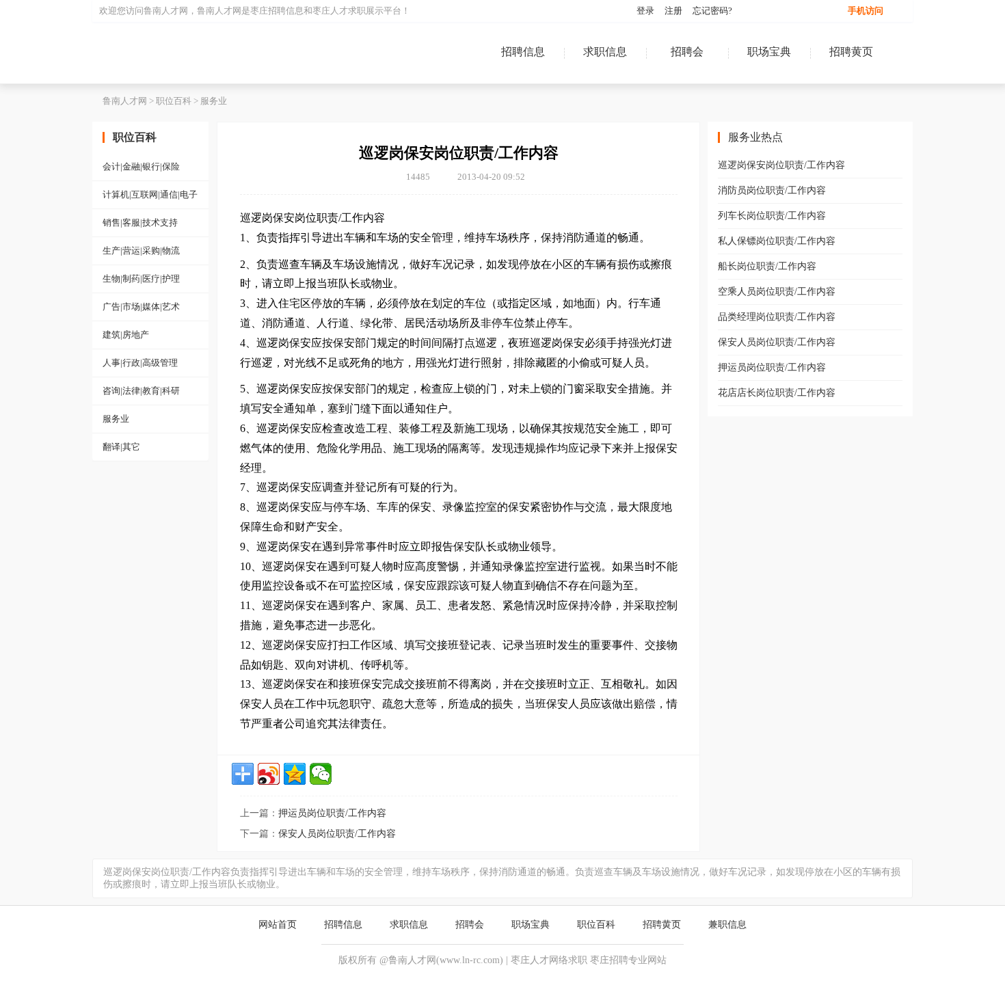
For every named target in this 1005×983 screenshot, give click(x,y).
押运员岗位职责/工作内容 (332, 813)
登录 (645, 10)
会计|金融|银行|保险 (141, 166)
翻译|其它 (121, 447)
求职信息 (605, 51)
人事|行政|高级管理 (140, 363)
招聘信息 (523, 51)
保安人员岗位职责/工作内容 (337, 834)
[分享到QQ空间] (295, 774)
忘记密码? (712, 10)
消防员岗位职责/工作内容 (772, 190)
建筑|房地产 (126, 334)
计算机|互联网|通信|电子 (150, 194)
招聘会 (687, 51)
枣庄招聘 (268, 10)
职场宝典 (769, 51)
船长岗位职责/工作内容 (767, 266)
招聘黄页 (851, 51)
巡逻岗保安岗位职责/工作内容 (781, 165)
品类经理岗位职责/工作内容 (776, 317)
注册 (673, 10)
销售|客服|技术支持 (140, 222)
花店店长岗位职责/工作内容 (776, 393)
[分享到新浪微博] (269, 774)
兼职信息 (727, 924)
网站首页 (277, 924)
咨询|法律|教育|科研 (141, 391)
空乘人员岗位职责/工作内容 (776, 291)
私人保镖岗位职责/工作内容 (776, 241)
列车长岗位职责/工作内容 (772, 216)
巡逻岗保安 (267, 218)
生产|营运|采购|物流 (141, 250)
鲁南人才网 (181, 52)
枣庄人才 (330, 10)
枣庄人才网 (535, 960)
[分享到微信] (321, 774)
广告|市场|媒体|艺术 (141, 306)
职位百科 (173, 101)
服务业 (213, 101)
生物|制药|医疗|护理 (141, 278)
